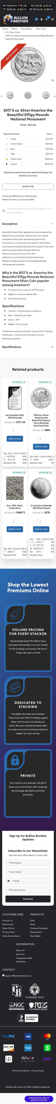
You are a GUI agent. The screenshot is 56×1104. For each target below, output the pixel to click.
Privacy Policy (8, 932)
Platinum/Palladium (39, 928)
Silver (32, 924)
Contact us (7, 920)
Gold (32, 920)
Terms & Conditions (11, 936)
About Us (20, 950)
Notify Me (28, 186)
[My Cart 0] (47, 19)
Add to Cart (14, 438)
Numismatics (36, 932)
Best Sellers (35, 936)
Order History (8, 928)
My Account (7, 924)
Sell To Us (20, 954)
